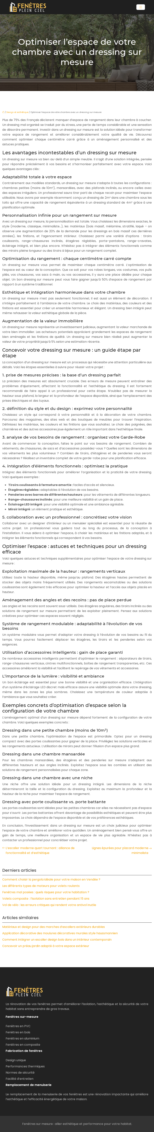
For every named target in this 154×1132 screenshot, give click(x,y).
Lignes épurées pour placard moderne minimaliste (120, 850)
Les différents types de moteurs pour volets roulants (41, 886)
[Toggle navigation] (140, 7)
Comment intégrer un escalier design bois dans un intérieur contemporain (57, 939)
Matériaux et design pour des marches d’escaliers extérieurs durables (53, 927)
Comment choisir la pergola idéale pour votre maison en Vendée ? (51, 879)
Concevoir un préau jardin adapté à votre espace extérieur (45, 946)
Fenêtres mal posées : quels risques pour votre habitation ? (45, 892)
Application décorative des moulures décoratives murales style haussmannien (60, 933)
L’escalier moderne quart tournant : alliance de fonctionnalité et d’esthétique (40, 850)
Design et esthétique (17, 112)
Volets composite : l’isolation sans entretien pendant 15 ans (45, 898)
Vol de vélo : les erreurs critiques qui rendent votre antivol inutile (49, 905)
